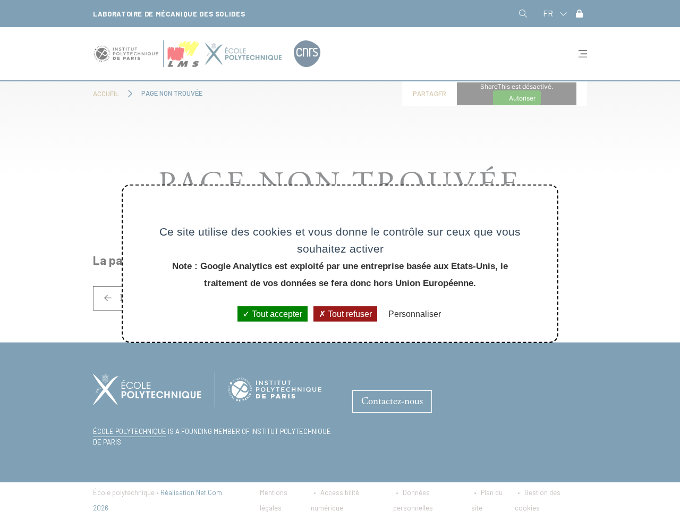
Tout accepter (276, 314)
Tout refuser (349, 314)
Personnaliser (414, 314)
